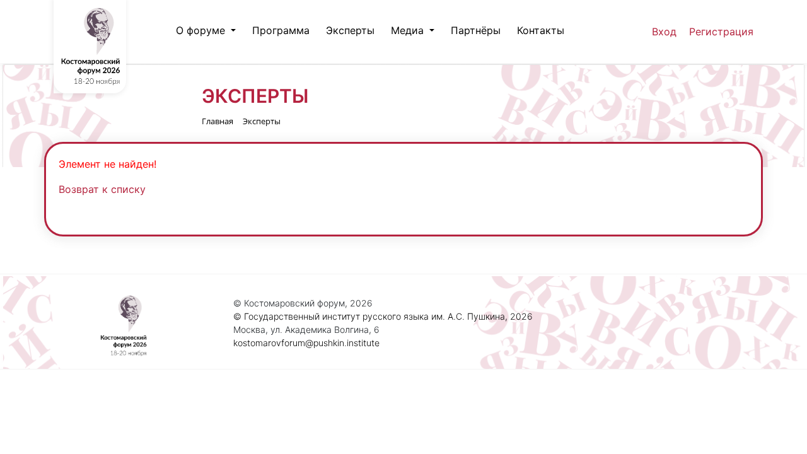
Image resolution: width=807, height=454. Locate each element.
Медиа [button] (409, 30)
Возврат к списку (102, 189)
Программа (281, 30)
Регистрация (721, 31)
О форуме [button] (202, 30)
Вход (664, 31)
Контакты (540, 30)
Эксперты (350, 30)
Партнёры (476, 30)
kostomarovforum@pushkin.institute (306, 342)
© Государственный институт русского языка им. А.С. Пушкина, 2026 (383, 316)
